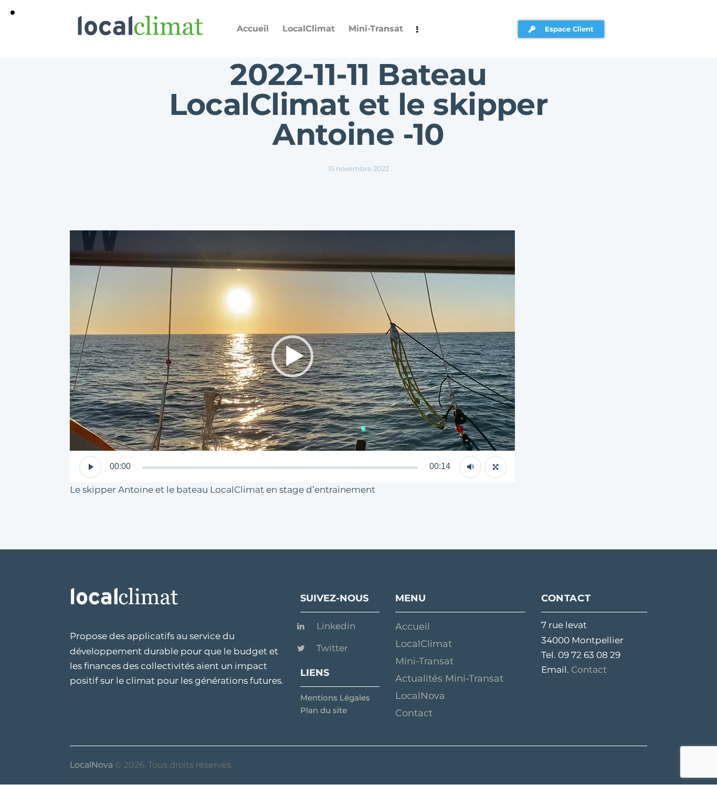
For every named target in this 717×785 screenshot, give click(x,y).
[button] (292, 356)
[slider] (280, 467)
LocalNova (91, 765)
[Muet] (470, 467)
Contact (589, 669)
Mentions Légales (335, 698)
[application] (292, 356)
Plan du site (323, 710)
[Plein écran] (495, 467)
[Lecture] (90, 467)
